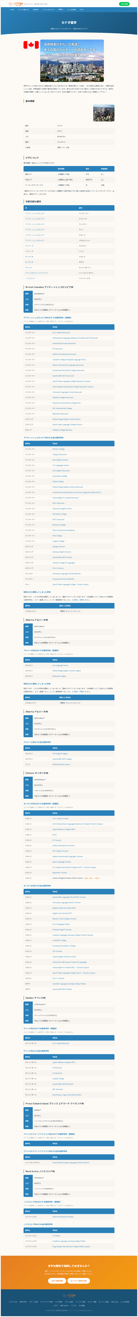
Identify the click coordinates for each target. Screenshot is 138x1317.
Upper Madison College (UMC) (64, 829)
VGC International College (62, 408)
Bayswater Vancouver (60, 413)
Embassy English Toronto (62, 929)
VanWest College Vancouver (63, 397)
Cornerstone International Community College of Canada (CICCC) (77, 492)
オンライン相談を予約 (79, 1281)
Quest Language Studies (62, 862)
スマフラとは (13, 1302)
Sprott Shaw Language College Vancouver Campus (71, 381)
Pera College (57, 535)
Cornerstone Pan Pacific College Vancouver (68, 370)
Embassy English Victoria (62, 552)
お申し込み (114, 1302)
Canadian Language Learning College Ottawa (69, 983)
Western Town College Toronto (64, 918)
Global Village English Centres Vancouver (68, 487)
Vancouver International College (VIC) (67, 403)
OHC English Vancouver (61, 470)
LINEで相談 (124, 4)
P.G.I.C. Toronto (58, 978)
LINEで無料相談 (57, 1281)
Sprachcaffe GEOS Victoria (62, 557)
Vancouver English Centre (62, 508)
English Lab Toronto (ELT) (62, 913)
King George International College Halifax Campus (71, 1246)
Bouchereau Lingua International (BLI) (67, 1095)
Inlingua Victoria (59, 546)
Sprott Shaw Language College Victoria (67, 424)
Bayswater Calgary (59, 676)
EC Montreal (57, 1067)
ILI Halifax (56, 1235)
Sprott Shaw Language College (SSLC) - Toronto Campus (74, 973)
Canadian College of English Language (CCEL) (69, 359)
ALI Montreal (57, 1073)
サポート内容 (33, 1302)
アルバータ (29, 246)
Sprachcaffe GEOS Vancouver (63, 376)
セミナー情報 (92, 1302)
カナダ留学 (58, 1302)
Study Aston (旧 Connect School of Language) (70, 962)
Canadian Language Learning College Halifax (69, 1241)
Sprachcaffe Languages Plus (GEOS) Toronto (69, 897)
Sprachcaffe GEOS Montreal (63, 1084)
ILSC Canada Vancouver (61, 332)
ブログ (82, 10)
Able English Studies (60, 460)
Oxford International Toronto (64, 845)
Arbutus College (59, 449)
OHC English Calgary (60, 753)
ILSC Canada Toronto (60, 818)
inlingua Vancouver (60, 454)
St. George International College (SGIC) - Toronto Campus (74, 867)
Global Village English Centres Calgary (67, 670)
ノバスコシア (30, 278)
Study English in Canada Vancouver (66, 497)
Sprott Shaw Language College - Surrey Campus (71, 584)
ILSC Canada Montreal (61, 1043)
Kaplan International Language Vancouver (68, 365)
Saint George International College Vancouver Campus (73, 386)
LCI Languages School (61, 465)
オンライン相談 (104, 1302)
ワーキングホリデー (48, 10)
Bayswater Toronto (60, 872)
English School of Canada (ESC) (64, 908)
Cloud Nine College (60, 476)
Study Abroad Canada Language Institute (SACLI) (71, 1162)
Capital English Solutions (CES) (64, 956)
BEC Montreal (58, 1089)
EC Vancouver (58, 348)
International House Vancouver (64, 343)
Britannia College (59, 524)
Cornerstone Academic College (64, 946)
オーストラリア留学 (46, 1302)
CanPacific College (59, 940)
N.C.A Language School (61, 924)
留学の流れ (23, 1302)
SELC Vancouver (58, 503)
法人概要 (82, 1306)
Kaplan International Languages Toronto (68, 856)
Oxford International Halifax (63, 1216)
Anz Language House (60, 665)
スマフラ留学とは (23, 10)
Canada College (58, 1078)
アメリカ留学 (69, 1302)
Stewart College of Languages (64, 562)
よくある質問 (71, 10)
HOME (12, 10)
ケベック (28, 267)
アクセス (74, 1306)
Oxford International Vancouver (64, 354)
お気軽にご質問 (77, 600)
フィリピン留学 (80, 1302)
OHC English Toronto (60, 851)
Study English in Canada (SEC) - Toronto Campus (71, 967)
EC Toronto (57, 840)
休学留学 (35, 10)
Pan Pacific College (60, 514)
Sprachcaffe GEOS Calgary (62, 759)
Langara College (58, 541)
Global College (58, 481)
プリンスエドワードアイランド (36, 273)
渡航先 (61, 9)
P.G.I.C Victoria (58, 568)
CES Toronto (57, 951)
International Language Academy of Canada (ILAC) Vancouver (75, 338)
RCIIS (55, 834)
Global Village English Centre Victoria (66, 419)
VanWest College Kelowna (62, 430)
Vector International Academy (64, 530)
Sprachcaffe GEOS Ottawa (62, 989)
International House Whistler (63, 579)
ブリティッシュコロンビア (35, 213)
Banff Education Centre (61, 764)
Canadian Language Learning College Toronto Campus (73, 935)
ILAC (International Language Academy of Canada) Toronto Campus (78, 824)
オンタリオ (29, 256)
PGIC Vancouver (58, 519)
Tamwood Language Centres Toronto (67, 902)
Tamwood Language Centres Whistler (67, 573)
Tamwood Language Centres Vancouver (67, 392)
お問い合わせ (64, 1306)
